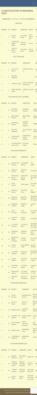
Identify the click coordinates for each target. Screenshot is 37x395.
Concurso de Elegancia (27, 19)
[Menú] (33, 3)
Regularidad (6, 19)
